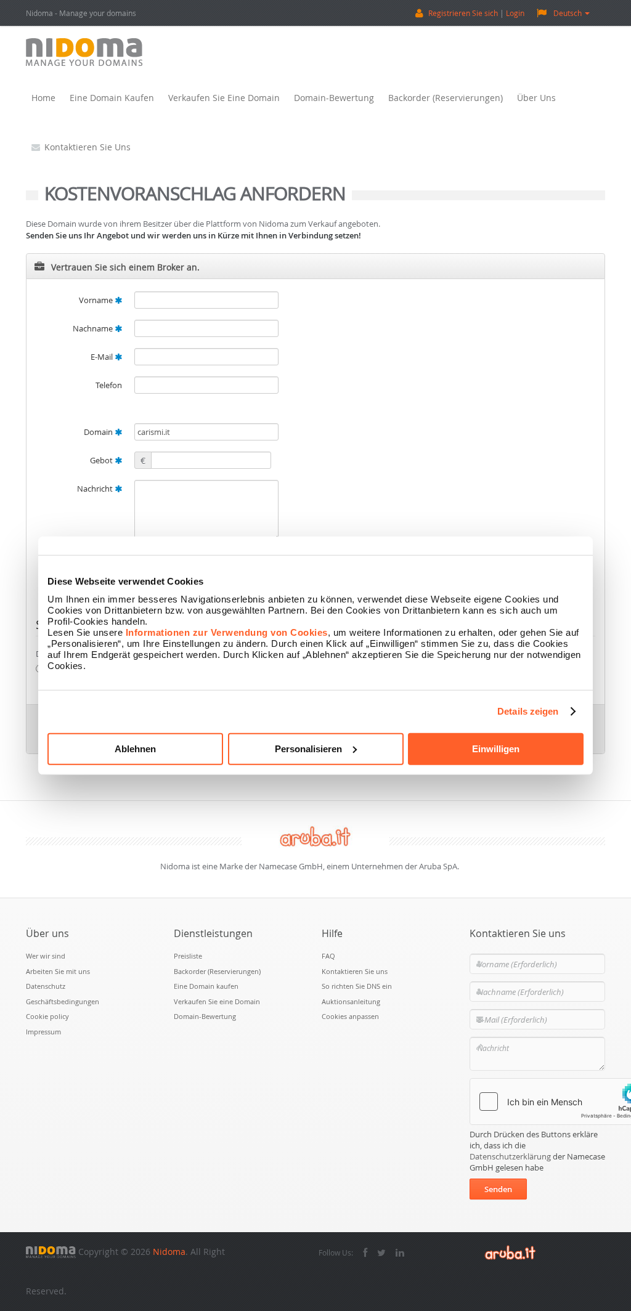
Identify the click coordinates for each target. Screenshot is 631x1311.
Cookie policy (47, 1016)
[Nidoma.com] (51, 1251)
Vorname (97, 300)
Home (43, 98)
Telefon (109, 385)
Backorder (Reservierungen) (445, 98)
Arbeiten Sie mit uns (58, 971)
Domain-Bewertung (334, 98)
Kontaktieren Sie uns (87, 147)
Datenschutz (45, 986)
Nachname (94, 328)
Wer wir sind (45, 955)
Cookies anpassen (350, 1016)
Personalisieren (308, 748)
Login (515, 13)
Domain (99, 431)
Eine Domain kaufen (112, 98)
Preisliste (188, 955)
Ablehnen (135, 748)
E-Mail (103, 356)
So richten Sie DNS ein (357, 986)
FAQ (328, 955)
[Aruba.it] (510, 1251)
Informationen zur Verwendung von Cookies (227, 632)
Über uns (536, 98)
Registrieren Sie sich (463, 13)
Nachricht (96, 488)
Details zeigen (527, 711)
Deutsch (568, 13)
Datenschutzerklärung (510, 1156)
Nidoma (169, 1251)
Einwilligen (495, 748)
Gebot (102, 460)
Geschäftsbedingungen (62, 1001)
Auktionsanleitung (351, 1001)
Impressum (43, 1031)
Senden (498, 1189)
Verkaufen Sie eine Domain (224, 98)
